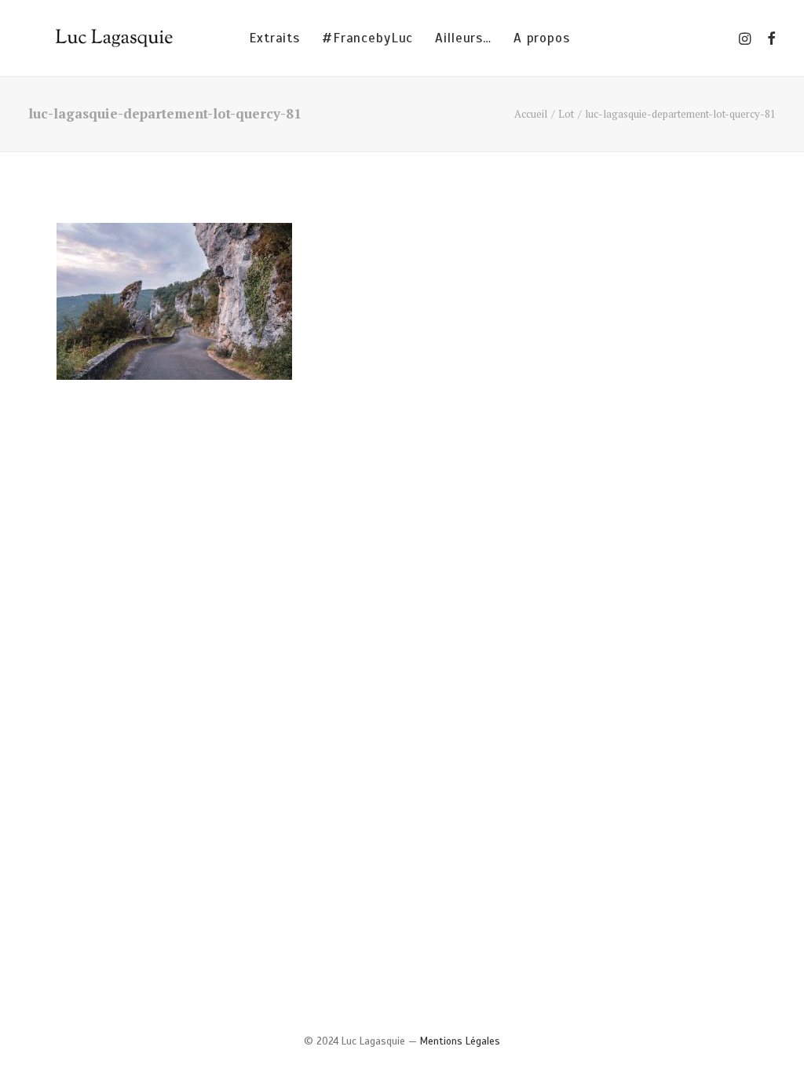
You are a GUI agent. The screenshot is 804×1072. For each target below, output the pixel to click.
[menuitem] (274, 38)
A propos (541, 38)
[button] (746, 38)
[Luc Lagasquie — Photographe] (117, 38)
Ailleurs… (463, 38)
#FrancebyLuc (367, 38)
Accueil (530, 114)
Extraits (274, 38)
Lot (566, 114)
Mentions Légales (460, 1041)
